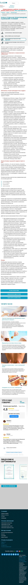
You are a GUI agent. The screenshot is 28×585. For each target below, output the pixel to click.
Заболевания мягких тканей (6, 526)
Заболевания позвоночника (6, 522)
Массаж (3, 534)
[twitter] (7, 554)
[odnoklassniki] (11, 554)
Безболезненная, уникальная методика (13, 32)
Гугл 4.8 (2, 543)
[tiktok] (9, 554)
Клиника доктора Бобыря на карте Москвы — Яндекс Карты (14, 454)
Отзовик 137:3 (4, 545)
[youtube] (5, 554)
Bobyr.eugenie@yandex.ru (21, 10)
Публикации (3, 518)
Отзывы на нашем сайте (6, 546)
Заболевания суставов (5, 524)
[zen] (16, 554)
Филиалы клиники (4, 513)
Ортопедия (3, 535)
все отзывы (22, 402)
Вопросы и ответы (5, 514)
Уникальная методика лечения (14, 294)
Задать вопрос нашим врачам (14, 297)
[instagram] (13, 554)
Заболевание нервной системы (7, 527)
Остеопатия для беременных (7, 532)
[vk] (2, 554)
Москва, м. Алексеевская (9, 486)
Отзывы (3, 516)
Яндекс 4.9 (3, 542)
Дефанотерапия (4, 537)
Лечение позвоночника (14, 290)
